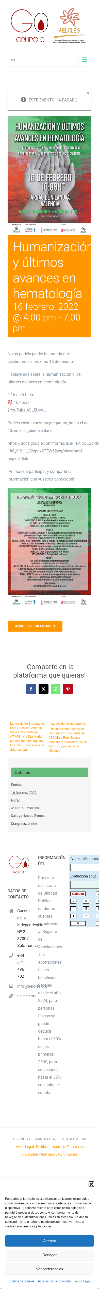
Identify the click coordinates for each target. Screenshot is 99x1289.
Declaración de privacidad (54, 1281)
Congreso (18, 824)
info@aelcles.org (23, 986)
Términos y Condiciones (58, 1154)
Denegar (49, 1255)
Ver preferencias (49, 1269)
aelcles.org (23, 996)
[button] (91, 1184)
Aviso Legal (83, 1281)
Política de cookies (21, 1281)
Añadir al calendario (35, 626)
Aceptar (49, 1241)
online (32, 824)
